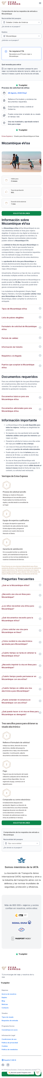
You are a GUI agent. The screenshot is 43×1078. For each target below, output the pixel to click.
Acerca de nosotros (9, 994)
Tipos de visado (7, 1017)
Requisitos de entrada (10, 1020)
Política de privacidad (10, 1043)
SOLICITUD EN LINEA (21, 213)
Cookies (5, 1046)
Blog (3, 1001)
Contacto (5, 1008)
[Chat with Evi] (38, 1072)
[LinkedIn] (8, 1065)
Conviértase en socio (10, 1030)
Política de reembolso (10, 1049)
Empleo (4, 997)
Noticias (5, 1004)
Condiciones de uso (9, 1039)
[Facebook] (3, 1065)
